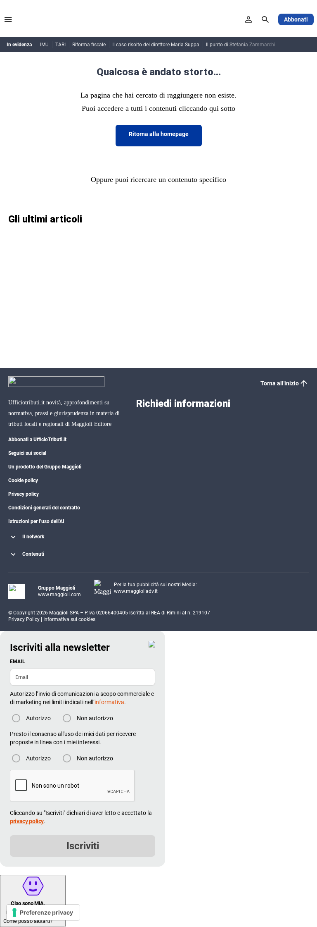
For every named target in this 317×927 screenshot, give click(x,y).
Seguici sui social (27, 453)
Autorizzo (38, 718)
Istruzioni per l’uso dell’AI (36, 521)
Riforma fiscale (89, 45)
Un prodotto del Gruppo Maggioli (44, 467)
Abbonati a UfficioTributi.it (37, 439)
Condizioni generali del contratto (44, 508)
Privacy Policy (24, 619)
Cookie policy (23, 480)
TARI (60, 45)
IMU (44, 45)
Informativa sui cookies (69, 619)
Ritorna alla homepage (159, 134)
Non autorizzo (95, 718)
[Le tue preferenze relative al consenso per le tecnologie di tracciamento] (43, 912)
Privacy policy (23, 494)
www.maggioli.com (59, 594)
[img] (152, 644)
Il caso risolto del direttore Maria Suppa (155, 45)
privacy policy (27, 821)
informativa (109, 702)
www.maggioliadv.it (136, 591)
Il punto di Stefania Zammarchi (240, 45)
